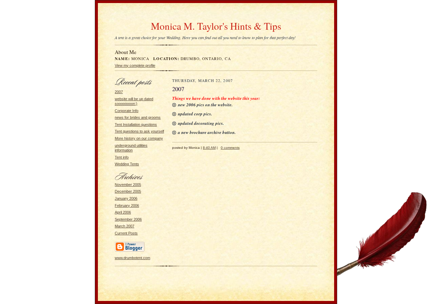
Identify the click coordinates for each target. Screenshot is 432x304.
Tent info (122, 157)
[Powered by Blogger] (129, 251)
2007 (119, 92)
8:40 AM (209, 147)
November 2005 (128, 185)
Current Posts (126, 233)
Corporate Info (126, 111)
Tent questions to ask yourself (139, 131)
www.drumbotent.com (132, 258)
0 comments (230, 147)
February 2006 (127, 205)
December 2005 (128, 191)
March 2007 (124, 226)
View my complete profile (135, 65)
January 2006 (126, 198)
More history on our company (139, 138)
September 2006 (128, 219)
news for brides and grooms (138, 117)
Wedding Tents (127, 164)
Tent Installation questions (136, 124)
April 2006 (123, 212)
